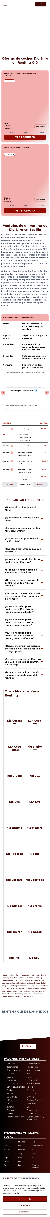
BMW (6, 1161)
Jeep (20, 1153)
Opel (34, 1149)
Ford (20, 1165)
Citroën (7, 1145)
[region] (25, 1195)
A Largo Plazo (32, 1067)
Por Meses (31, 1090)
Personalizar (25, 1205)
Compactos (32, 1093)
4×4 (8, 1103)
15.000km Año (33, 1080)
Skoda (6, 1165)
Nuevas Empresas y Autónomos (35, 1118)
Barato (10, 1077)
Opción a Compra (34, 1100)
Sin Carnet (11, 1093)
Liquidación (31, 1113)
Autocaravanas (13, 1070)
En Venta (30, 1097)
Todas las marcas (36, 1166)
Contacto (11, 1063)
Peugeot (21, 1149)
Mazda (35, 1161)
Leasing (10, 1073)
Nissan (7, 1153)
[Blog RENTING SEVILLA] (15, 1046)
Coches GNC (12, 1113)
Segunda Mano (33, 1070)
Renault (35, 1153)
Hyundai (21, 1142)
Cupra (6, 1157)
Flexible (30, 1087)
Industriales (32, 1103)
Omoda (35, 1157)
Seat (20, 1145)
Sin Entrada (12, 1097)
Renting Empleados (15, 1117)
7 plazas (30, 1077)
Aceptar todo (25, 1199)
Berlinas (10, 1110)
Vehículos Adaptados (16, 1087)
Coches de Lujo (13, 1090)
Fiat (5, 1142)
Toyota (7, 1149)
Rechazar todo (25, 1212)
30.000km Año (13, 1083)
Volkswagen (37, 1145)
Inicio (5, 13)
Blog (28, 1107)
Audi (20, 1157)
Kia (11, 14)
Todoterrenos (12, 1067)
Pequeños (31, 1073)
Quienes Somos (33, 1063)
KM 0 (9, 1100)
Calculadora (32, 1110)
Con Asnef (11, 1080)
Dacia (20, 1161)
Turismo (10, 1107)
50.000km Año (33, 1083)
